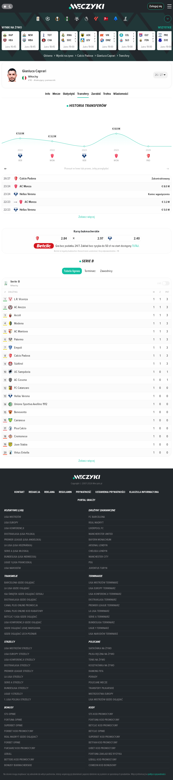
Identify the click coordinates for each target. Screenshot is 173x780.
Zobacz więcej (86, 461)
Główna (48, 56)
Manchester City (98, 556)
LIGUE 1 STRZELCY (13, 694)
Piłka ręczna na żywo (101, 654)
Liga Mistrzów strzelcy (18, 648)
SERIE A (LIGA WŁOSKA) (16, 551)
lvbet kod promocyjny (102, 748)
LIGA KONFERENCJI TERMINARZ (105, 594)
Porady (93, 676)
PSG (91, 562)
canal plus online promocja (21, 605)
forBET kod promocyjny (18, 731)
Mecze (56, 93)
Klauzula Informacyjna (144, 492)
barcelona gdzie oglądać (19, 582)
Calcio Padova (85, 56)
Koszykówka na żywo (101, 665)
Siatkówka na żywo (100, 648)
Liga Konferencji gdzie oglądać (23, 622)
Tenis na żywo (97, 659)
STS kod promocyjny (101, 714)
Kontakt (19, 492)
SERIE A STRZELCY (13, 682)
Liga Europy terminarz (102, 588)
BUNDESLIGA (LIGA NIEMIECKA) (20, 556)
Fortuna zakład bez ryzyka (105, 754)
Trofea (107, 93)
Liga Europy (11, 522)
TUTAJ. (135, 246)
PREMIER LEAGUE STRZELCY (18, 671)
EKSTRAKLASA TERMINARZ (102, 599)
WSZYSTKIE (165, 27)
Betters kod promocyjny (19, 759)
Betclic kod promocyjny (103, 725)
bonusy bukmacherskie (18, 765)
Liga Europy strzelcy (16, 654)
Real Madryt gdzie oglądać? (21, 737)
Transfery (83, 93)
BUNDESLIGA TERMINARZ (102, 622)
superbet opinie (13, 725)
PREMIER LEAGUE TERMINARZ (104, 605)
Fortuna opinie (13, 719)
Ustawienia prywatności (110, 492)
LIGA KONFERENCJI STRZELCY (19, 659)
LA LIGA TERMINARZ (99, 611)
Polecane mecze (98, 682)
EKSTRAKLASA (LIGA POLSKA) (19, 534)
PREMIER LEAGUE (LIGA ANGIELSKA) (22, 539)
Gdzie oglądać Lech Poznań (20, 634)
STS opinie (10, 714)
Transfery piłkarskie (101, 688)
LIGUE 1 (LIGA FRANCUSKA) (18, 562)
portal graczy (86, 500)
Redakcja (34, 492)
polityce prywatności (156, 774)
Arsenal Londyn (98, 545)
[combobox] (160, 75)
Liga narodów (12, 568)
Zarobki (96, 93)
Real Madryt (96, 522)
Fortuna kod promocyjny (104, 719)
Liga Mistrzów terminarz (103, 582)
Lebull (8, 754)
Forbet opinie (12, 742)
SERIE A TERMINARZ (99, 616)
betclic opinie (97, 731)
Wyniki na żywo (12, 27)
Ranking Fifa (96, 671)
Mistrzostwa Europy (101, 694)
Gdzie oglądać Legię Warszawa (22, 628)
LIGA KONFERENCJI (14, 528)
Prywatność (83, 492)
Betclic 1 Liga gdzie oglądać (20, 616)
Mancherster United (101, 534)
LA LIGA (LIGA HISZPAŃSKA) (18, 545)
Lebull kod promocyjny (103, 759)
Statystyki (69, 93)
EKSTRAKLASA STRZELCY (17, 665)
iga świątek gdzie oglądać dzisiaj (23, 594)
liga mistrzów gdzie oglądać (106, 699)
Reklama (49, 492)
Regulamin (65, 492)
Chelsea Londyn (98, 551)
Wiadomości (120, 93)
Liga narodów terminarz (103, 634)
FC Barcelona (97, 517)
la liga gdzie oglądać (17, 588)
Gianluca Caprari (106, 56)
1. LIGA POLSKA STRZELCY (17, 699)
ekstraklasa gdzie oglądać (20, 599)
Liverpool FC (96, 528)
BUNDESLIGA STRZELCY (16, 688)
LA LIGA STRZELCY (13, 676)
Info (47, 93)
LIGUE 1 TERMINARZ (99, 628)
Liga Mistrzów (12, 517)
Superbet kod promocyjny (104, 737)
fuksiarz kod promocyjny (19, 748)
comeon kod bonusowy (102, 765)
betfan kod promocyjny (103, 742)
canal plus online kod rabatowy (23, 611)
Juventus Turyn (98, 568)
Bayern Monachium (100, 539)
